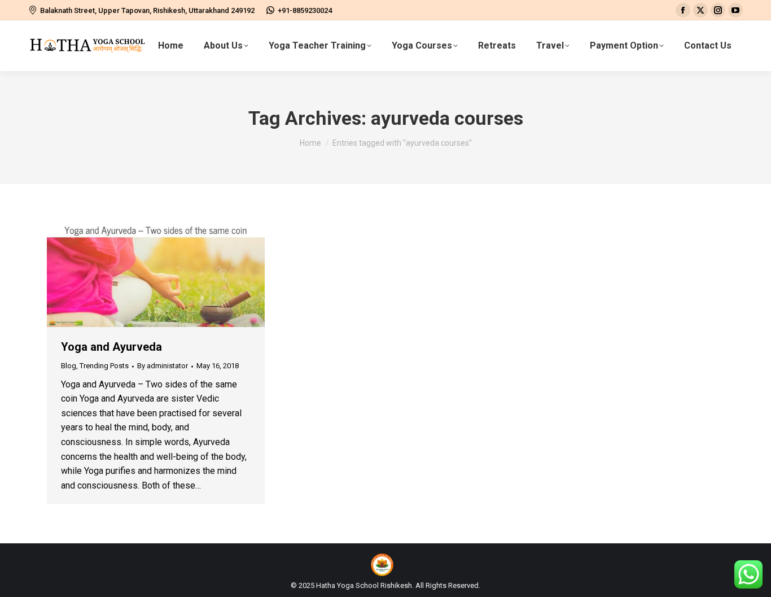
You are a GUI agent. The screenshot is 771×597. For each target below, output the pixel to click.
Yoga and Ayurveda (111, 347)
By (162, 365)
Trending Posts (104, 365)
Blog (68, 365)
